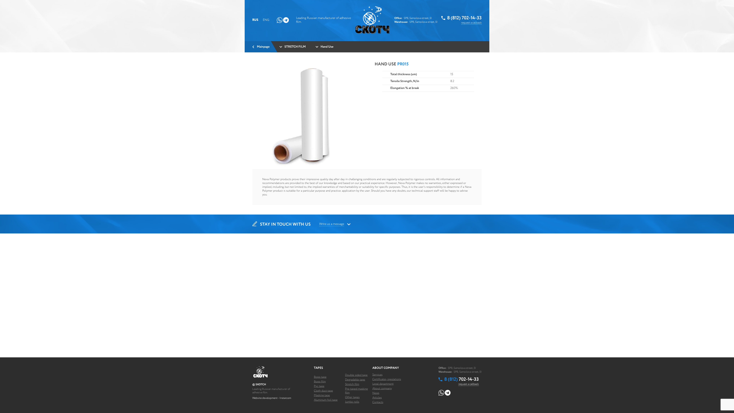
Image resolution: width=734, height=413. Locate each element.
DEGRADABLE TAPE (355, 379)
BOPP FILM (320, 381)
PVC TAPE (319, 386)
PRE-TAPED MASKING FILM (356, 390)
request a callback (471, 22)
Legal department (383, 383)
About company (382, 388)
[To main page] (372, 20)
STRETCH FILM (352, 384)
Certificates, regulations (386, 379)
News (375, 393)
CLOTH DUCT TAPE (323, 390)
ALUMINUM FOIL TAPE (326, 399)
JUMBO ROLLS (352, 401)
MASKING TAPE (322, 395)
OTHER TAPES (352, 397)
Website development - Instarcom (271, 398)
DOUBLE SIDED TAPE (356, 375)
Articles (377, 397)
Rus (255, 20)
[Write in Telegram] (286, 20)
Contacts (377, 402)
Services (377, 374)
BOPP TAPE (320, 377)
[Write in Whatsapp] (280, 20)
